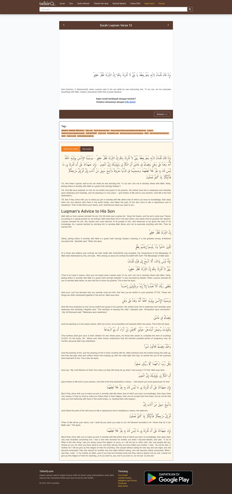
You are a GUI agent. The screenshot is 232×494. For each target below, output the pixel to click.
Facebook (122, 483)
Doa (71, 3)
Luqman (150, 130)
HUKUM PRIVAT (91, 133)
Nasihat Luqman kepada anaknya (73, 133)
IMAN (146, 133)
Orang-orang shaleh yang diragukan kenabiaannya (128, 130)
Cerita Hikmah (83, 3)
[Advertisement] (116, 52)
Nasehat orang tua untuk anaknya (131, 133)
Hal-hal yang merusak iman (159, 133)
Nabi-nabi (89, 130)
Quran (62, 3)
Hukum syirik (71, 136)
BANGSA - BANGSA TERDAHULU (73, 130)
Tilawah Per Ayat (101, 3)
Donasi (162, 3)
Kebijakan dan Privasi (127, 480)
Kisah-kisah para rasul (101, 130)
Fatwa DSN (135, 3)
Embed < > (162, 114)
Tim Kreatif (123, 475)
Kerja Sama (149, 3)
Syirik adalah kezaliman (85, 136)
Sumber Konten (124, 478)
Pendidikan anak (113, 133)
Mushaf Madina (119, 3)
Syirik (64, 136)
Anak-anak (102, 133)
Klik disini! (130, 102)
